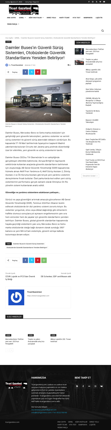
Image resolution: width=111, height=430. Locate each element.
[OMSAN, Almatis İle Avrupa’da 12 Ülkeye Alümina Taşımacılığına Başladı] (79, 100)
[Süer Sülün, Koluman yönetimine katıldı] (79, 91)
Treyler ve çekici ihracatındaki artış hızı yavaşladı (36, 341)
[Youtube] (104, 2)
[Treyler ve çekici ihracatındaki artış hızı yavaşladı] (38, 329)
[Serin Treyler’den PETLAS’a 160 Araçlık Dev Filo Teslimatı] (79, 141)
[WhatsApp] (44, 72)
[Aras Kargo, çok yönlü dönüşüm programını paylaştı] (79, 81)
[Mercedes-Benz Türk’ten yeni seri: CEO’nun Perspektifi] (15, 329)
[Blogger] (77, 386)
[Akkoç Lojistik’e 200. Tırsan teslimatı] (60, 329)
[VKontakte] (101, 386)
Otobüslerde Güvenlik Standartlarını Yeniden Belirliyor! (26, 247)
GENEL (17, 38)
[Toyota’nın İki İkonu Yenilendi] (79, 113)
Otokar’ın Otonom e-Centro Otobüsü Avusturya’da (93, 131)
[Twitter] (96, 2)
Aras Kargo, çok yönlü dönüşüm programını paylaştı (94, 81)
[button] (102, 30)
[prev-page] (7, 350)
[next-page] (11, 350)
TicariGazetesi (17, 65)
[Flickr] (89, 386)
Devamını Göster (89, 176)
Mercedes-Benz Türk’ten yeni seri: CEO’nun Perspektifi (14, 341)
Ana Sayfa (9, 38)
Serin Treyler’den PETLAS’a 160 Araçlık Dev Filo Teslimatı (95, 142)
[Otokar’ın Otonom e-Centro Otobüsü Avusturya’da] (79, 131)
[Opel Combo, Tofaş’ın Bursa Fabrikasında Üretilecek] (79, 152)
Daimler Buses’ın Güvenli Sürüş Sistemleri (28, 244)
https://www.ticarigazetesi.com (38, 296)
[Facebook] (89, 2)
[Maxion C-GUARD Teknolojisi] (79, 122)
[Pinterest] (37, 72)
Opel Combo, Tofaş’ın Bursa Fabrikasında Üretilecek (93, 152)
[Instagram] (92, 2)
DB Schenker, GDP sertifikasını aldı (56, 276)
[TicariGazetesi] (7, 65)
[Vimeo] (100, 2)
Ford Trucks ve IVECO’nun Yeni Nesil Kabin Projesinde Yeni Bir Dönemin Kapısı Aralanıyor (95, 164)
